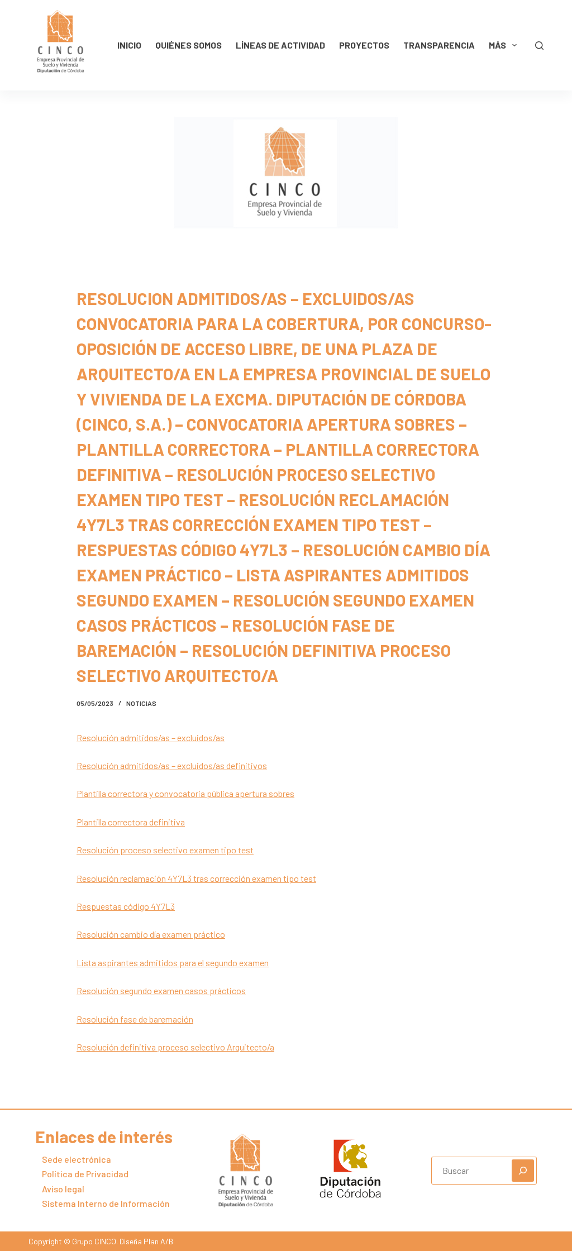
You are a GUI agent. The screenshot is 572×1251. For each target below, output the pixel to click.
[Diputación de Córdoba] (350, 1169)
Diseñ (128, 1241)
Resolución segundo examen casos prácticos (161, 990)
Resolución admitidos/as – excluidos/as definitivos (172, 765)
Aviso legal (63, 1188)
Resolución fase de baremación (135, 1019)
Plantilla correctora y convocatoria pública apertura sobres (185, 793)
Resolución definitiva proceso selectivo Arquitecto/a (175, 1047)
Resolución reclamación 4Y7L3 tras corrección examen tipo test (196, 878)
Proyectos (364, 45)
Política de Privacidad (85, 1173)
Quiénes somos (188, 45)
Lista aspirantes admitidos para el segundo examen (173, 962)
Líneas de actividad (280, 45)
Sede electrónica (76, 1159)
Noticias (141, 703)
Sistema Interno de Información (106, 1203)
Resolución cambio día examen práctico (151, 934)
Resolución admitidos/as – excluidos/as (151, 737)
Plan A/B (157, 1241)
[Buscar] (539, 45)
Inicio (129, 45)
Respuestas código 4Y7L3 (126, 906)
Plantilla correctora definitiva (131, 822)
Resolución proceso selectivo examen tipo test (165, 849)
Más (497, 45)
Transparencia (439, 45)
